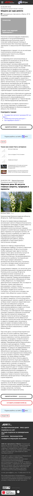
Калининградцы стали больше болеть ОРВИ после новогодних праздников (18, 171)
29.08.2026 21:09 (5, 180)
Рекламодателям (16, 436)
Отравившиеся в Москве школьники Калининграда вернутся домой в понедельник (17, 167)
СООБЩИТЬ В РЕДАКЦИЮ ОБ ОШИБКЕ (14, 438)
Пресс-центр (24, 427)
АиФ (12, 213)
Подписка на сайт (8, 430)
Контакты (5, 436)
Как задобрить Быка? (11, 120)
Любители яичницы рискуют (14, 118)
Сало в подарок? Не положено (16, 154)
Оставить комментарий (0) (16, 403)
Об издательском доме (10, 427)
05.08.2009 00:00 (6, 7)
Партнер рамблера (16, 487)
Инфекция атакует (13, 160)
